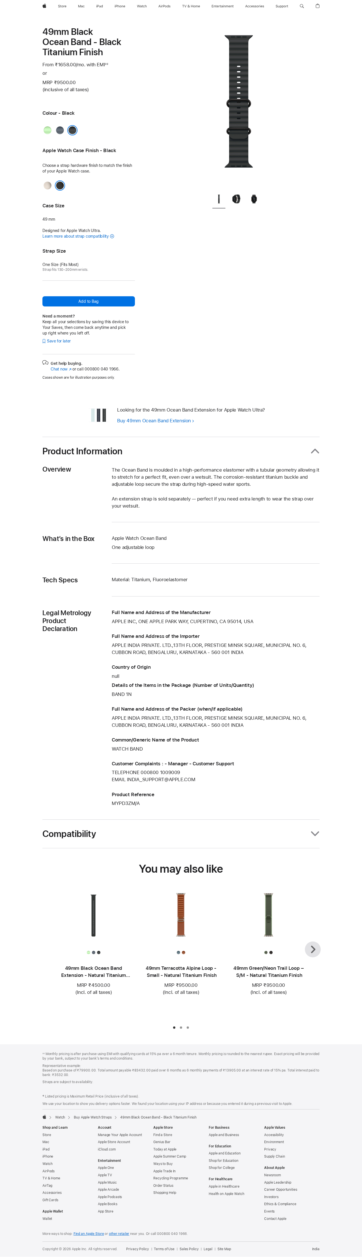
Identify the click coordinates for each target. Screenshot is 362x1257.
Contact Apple (275, 1219)
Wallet (47, 1219)
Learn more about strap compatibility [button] (75, 236)
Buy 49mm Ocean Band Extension (154, 420)
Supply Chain (274, 1156)
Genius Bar (162, 1142)
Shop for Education (223, 1161)
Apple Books (107, 1204)
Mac (45, 1142)
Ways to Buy (163, 1164)
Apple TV (105, 1175)
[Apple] (44, 1116)
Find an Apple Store (89, 1234)
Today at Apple (164, 1149)
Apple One (106, 1168)
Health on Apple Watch (226, 1194)
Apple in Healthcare (224, 1186)
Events (269, 1211)
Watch (60, 1117)
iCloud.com (107, 1149)
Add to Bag (88, 301)
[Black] (72, 130)
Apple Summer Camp (169, 1156)
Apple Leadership (277, 1182)
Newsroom (272, 1175)
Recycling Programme (170, 1178)
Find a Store (162, 1135)
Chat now (61, 369)
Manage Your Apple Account (120, 1135)
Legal (208, 1249)
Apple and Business (224, 1135)
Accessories (52, 1193)
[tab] (218, 200)
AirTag (47, 1186)
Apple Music (107, 1182)
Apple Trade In (164, 1171)
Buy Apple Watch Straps (92, 1117)
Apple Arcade (108, 1190)
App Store (105, 1211)
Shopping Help (164, 1193)
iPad (45, 1149)
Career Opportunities (280, 1190)
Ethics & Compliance (280, 1204)
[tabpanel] (239, 108)
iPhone (47, 1156)
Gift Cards (50, 1200)
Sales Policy (189, 1249)
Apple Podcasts (110, 1197)
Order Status (163, 1186)
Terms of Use (164, 1249)
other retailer (119, 1234)
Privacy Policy (137, 1249)
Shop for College (222, 1168)
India (316, 1249)
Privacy (270, 1149)
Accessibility (274, 1135)
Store (46, 1135)
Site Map (224, 1249)
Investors (271, 1197)
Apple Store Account (114, 1142)
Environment (274, 1142)
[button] (302, 6)
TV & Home (51, 1178)
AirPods (48, 1171)
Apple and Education (225, 1153)
